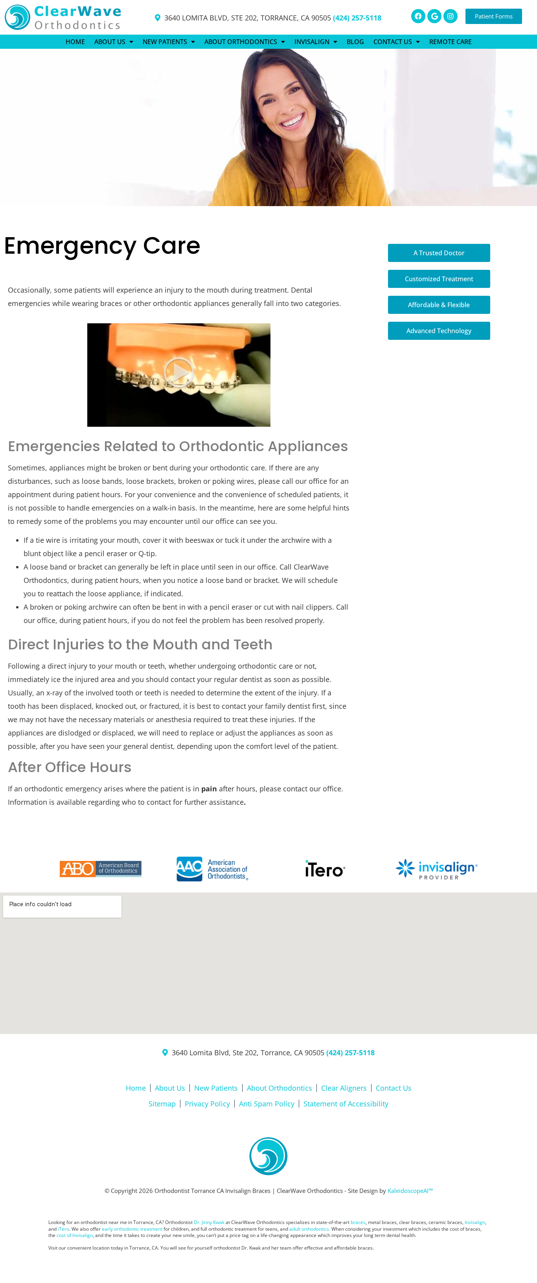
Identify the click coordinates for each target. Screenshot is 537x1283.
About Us (170, 1088)
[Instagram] (450, 16)
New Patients (216, 1088)
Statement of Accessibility (345, 1104)
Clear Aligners (344, 1088)
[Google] (434, 16)
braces (358, 1222)
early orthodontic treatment (132, 1229)
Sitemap (162, 1104)
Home (75, 41)
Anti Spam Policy (266, 1104)
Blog (355, 41)
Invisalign (475, 1222)
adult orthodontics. (309, 1229)
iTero (63, 1229)
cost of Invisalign (75, 1235)
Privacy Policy (207, 1104)
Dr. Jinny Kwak (209, 1222)
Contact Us (394, 1088)
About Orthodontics (279, 1088)
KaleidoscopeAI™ (410, 1191)
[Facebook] (418, 16)
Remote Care (450, 41)
